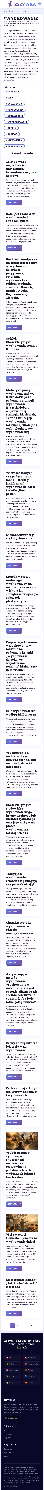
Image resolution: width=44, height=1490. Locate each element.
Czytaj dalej (14, 203)
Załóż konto (8, 1452)
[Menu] (39, 4)
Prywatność (8, 1434)
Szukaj (6, 1456)
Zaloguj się (8, 1449)
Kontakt (6, 1431)
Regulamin (7, 1438)
